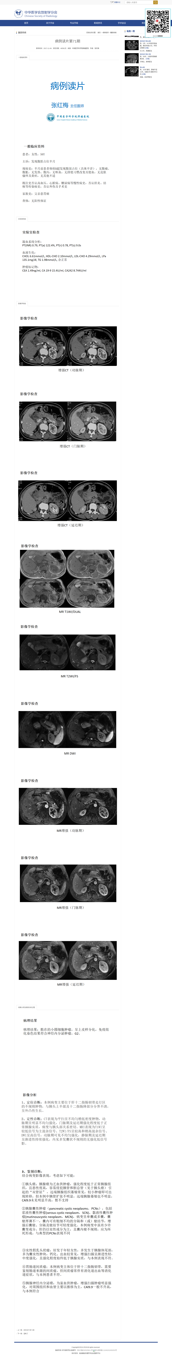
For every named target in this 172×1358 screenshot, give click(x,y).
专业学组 (74, 23)
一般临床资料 (22, 57)
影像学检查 (22, 304)
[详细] (147, 38)
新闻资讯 (98, 23)
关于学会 (50, 23)
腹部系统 (22, 33)
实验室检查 (22, 219)
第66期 (142, 57)
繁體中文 (117, 2)
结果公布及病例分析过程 (26, 1007)
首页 (26, 23)
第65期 (142, 70)
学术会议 (122, 23)
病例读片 (106, 33)
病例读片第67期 (145, 44)
